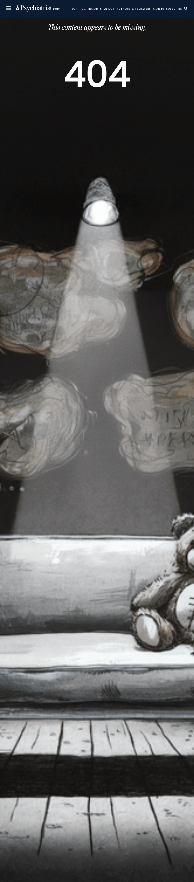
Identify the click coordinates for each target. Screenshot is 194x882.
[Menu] (8, 8)
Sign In (158, 9)
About (109, 9)
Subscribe (174, 9)
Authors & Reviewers (134, 9)
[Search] (185, 9)
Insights (95, 9)
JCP (74, 9)
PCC (83, 9)
